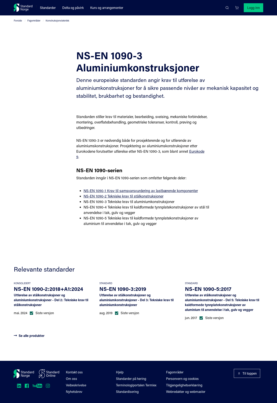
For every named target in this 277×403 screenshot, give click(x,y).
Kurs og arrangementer (106, 7)
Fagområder (33, 20)
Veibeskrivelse (76, 385)
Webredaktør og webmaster (185, 391)
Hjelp (119, 372)
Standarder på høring (131, 378)
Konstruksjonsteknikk (57, 20)
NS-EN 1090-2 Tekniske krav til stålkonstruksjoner (123, 196)
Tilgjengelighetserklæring (184, 385)
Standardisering (127, 391)
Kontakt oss (74, 372)
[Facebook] (27, 386)
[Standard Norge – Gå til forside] (23, 7)
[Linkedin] (19, 386)
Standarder (48, 7)
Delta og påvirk (73, 7)
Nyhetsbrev (74, 391)
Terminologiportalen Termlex (136, 385)
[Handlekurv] (237, 8)
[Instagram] (48, 386)
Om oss (71, 378)
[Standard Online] (49, 374)
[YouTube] (37, 386)
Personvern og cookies (182, 378)
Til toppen (250, 373)
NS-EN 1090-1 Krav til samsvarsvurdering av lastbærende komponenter (141, 190)
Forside (18, 20)
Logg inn (253, 7)
